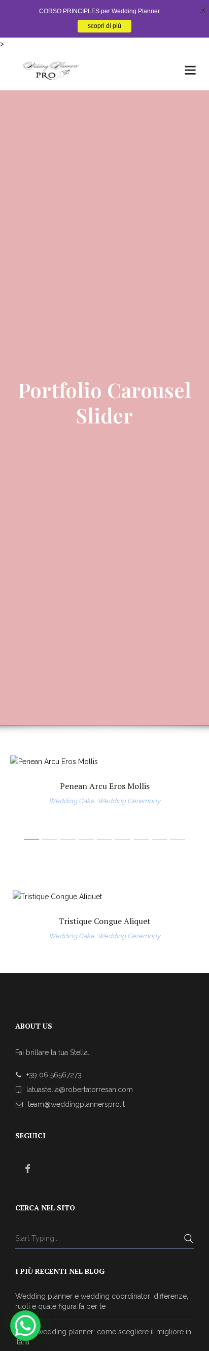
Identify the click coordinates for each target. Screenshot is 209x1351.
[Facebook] (28, 1169)
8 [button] (159, 839)
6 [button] (122, 839)
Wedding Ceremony (128, 801)
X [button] (203, 10)
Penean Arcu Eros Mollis (105, 786)
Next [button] (181, 916)
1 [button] (31, 839)
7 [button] (141, 839)
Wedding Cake (71, 801)
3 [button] (68, 839)
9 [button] (177, 839)
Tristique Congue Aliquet (104, 921)
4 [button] (86, 839)
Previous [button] (28, 916)
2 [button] (49, 839)
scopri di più (104, 25)
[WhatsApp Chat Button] (25, 1325)
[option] (104, 781)
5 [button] (104, 839)
